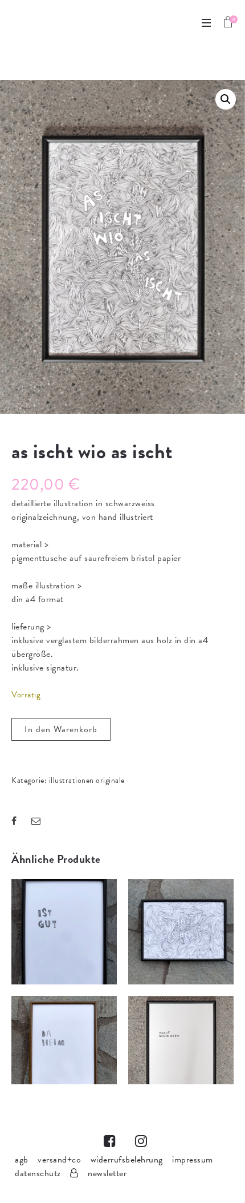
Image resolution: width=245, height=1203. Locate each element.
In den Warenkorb (60, 729)
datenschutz (38, 1173)
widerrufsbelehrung (127, 1159)
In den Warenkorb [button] (64, 949)
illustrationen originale (87, 780)
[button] (225, 99)
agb (21, 1159)
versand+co (59, 1159)
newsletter (107, 1173)
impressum (192, 1159)
